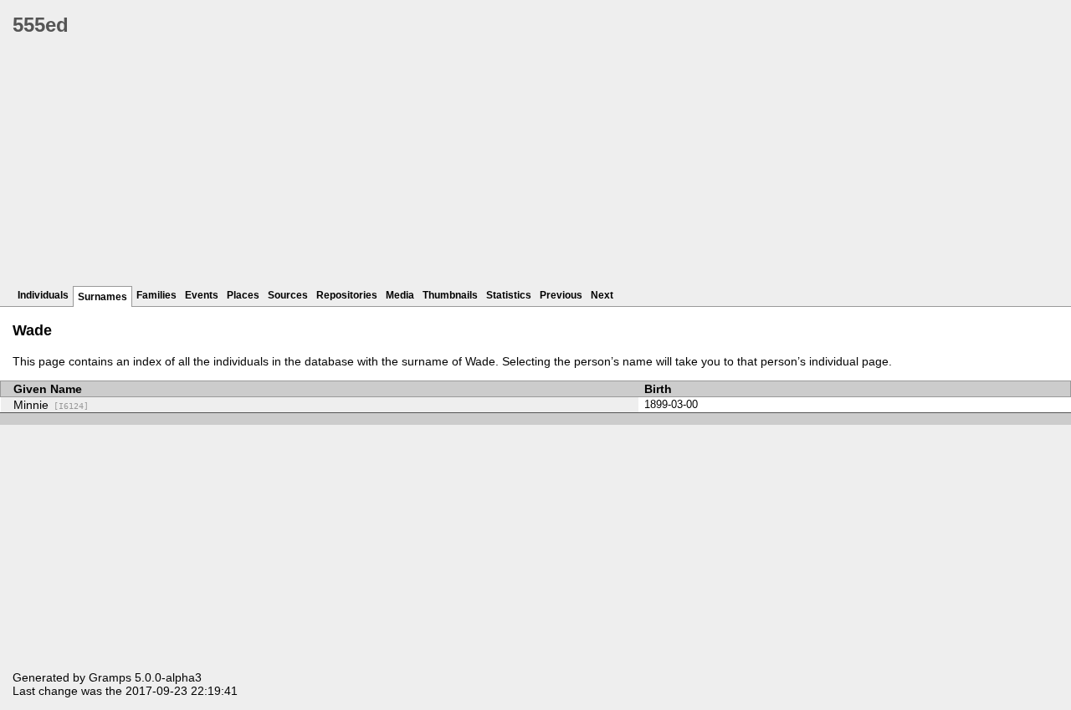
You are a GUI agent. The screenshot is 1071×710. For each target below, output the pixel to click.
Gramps (110, 677)
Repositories (346, 295)
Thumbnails (450, 295)
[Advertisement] (515, 167)
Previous (561, 295)
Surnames (102, 297)
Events (201, 295)
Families (156, 295)
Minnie (51, 404)
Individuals (43, 295)
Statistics (508, 295)
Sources (288, 295)
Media (400, 295)
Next (602, 295)
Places (243, 295)
